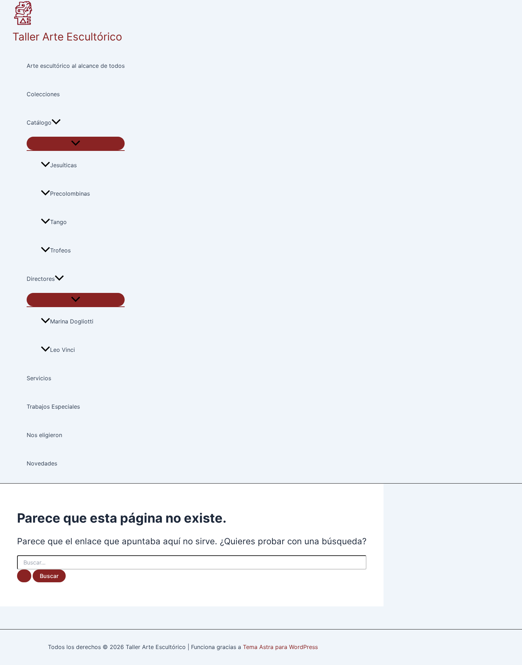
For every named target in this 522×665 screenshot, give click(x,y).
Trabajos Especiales (53, 406)
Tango (58, 221)
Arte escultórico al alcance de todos (76, 65)
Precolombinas (70, 193)
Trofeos (60, 250)
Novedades (42, 463)
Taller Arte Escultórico (67, 36)
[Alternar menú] (76, 143)
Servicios (39, 378)
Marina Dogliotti (71, 321)
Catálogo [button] (39, 122)
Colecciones (43, 94)
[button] (56, 122)
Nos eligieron (44, 434)
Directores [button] (41, 278)
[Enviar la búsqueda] (24, 575)
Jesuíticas (63, 165)
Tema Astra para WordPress (280, 646)
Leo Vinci (62, 349)
